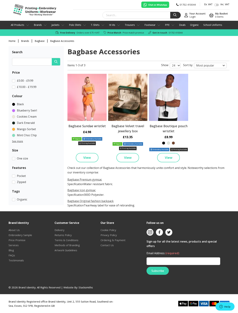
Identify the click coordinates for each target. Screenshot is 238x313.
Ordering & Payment (113, 240)
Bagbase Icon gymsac (81, 190)
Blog (11, 250)
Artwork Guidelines (66, 250)
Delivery (59, 230)
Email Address (163, 253)
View (87, 157)
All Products (17, 25)
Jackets (55, 25)
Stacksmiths (86, 287)
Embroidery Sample (20, 235)
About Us (14, 230)
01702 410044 (176, 32)
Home (12, 41)
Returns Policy (63, 235)
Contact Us (107, 245)
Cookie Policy (108, 230)
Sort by (188, 65)
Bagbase (40, 41)
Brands (38, 25)
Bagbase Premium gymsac (84, 179)
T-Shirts (95, 25)
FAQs (12, 255)
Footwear (149, 25)
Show (164, 65)
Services (14, 245)
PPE (167, 25)
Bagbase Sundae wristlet (87, 126)
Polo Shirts (75, 25)
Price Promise (17, 240)
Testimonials (16, 260)
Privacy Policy (109, 235)
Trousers (130, 25)
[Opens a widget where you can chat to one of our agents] (225, 307)
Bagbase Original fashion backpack (90, 201)
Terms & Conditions (66, 240)
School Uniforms (212, 25)
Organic (194, 25)
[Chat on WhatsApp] (155, 5)
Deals (182, 25)
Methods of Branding (67, 245)
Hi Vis (112, 25)
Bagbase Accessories (62, 41)
